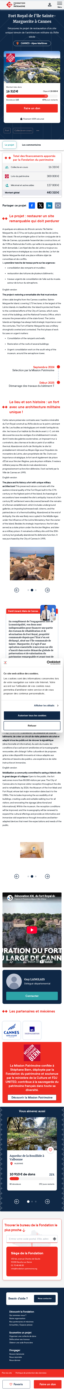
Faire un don (32, 108)
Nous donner (14, 1360)
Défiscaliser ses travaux (19, 1339)
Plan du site (7, 1373)
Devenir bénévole (16, 1354)
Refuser (32, 725)
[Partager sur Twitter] (40, 205)
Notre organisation (17, 1318)
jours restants (50, 100)
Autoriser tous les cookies (32, 715)
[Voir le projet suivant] (47, 1201)
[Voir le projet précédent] (16, 1201)
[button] (28, 590)
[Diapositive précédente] (16, 590)
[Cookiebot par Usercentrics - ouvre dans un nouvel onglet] (46, 663)
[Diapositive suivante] (47, 590)
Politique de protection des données (31, 1373)
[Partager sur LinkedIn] (49, 205)
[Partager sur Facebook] (32, 205)
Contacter (32, 996)
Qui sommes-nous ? (17, 1315)
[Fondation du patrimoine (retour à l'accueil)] (15, 4)
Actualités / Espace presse (20, 1325)
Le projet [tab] (9, 144)
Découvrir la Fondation (21, 1311)
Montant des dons (14, 87)
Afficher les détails (44, 705)
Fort (7, 130)
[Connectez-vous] (49, 4)
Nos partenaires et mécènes (21, 1322)
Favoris (18, 1384)
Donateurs (12, 100)
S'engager (14, 1350)
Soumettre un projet (20, 1332)
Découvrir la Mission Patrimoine (32, 1097)
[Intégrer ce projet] (58, 205)
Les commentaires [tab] (31, 144)
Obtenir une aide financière (21, 1343)
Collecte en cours (23, 130)
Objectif (50, 91)
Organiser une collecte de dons (22, 1336)
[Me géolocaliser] (54, 1239)
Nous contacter (45, 1298)
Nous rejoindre (15, 1357)
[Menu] (59, 3)
